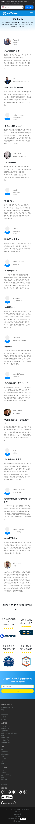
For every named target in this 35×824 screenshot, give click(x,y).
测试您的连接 (5, 754)
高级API (3, 759)
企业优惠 (4, 773)
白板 (2, 735)
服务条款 (17, 812)
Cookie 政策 (17, 814)
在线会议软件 (5, 738)
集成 (2, 756)
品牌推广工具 (5, 728)
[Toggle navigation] (31, 13)
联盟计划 (4, 780)
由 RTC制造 (6, 775)
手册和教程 (4, 752)
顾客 (2, 777)
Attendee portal (5, 742)
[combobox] (12, 7)
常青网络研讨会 (6, 726)
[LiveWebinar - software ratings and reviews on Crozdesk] (8, 637)
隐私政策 (17, 816)
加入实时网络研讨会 (8, 803)
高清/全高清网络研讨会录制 (9, 733)
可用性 (3, 712)
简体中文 (18, 821)
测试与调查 (4, 731)
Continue (29, 7)
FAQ (2, 749)
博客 (2, 761)
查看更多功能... (5, 740)
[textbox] (12, 7)
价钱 (2, 770)
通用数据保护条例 (13, 819)
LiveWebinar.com (10, 13)
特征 (2, 710)
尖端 (2, 763)
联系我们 (4, 784)
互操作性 (4, 717)
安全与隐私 (4, 714)
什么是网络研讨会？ (7, 707)
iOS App (3, 719)
